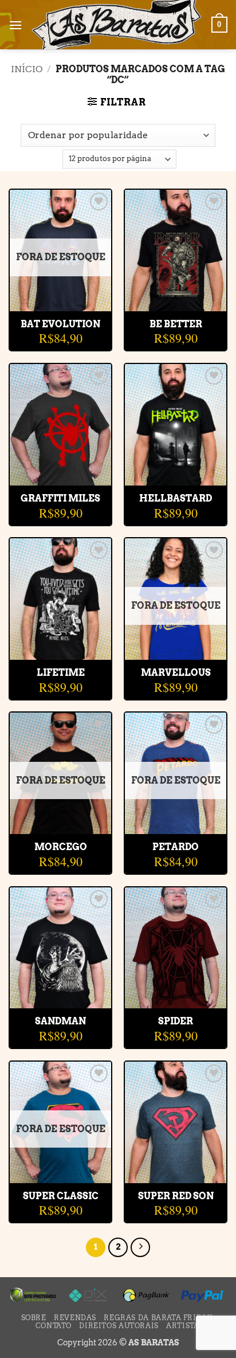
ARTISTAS (184, 1325)
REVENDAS (75, 1317)
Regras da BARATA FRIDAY (158, 1317)
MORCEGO (60, 847)
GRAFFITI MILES (60, 498)
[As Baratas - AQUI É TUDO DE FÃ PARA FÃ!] (117, 24)
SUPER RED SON (176, 1196)
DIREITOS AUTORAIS (118, 1325)
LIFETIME (61, 672)
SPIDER (175, 1021)
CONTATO (54, 1325)
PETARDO (175, 847)
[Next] (140, 1247)
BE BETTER (176, 324)
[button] (15, 25)
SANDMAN (60, 1021)
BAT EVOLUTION (60, 324)
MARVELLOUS (176, 672)
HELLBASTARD (175, 498)
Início (26, 69)
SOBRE (33, 1317)
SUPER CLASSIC (61, 1196)
